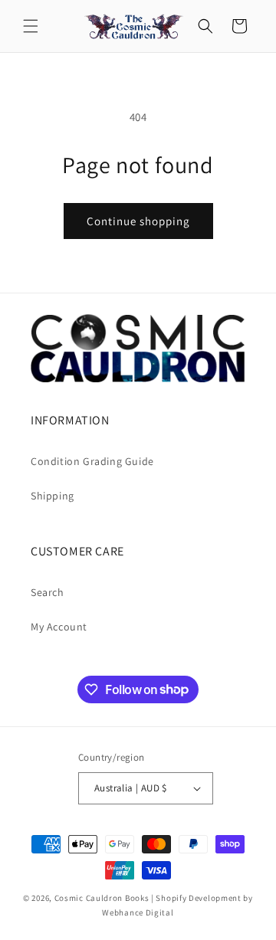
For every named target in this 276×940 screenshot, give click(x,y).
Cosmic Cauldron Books (102, 898)
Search (47, 592)
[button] (31, 26)
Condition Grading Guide (92, 461)
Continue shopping (138, 221)
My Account (59, 627)
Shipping (52, 496)
